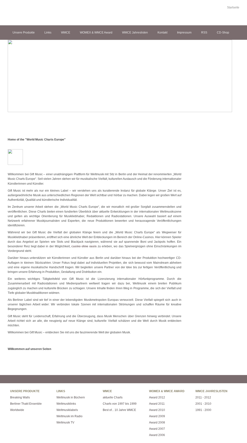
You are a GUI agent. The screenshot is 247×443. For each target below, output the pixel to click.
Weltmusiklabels (67, 410)
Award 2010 (157, 410)
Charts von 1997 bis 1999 (120, 403)
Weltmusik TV (65, 422)
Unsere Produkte (24, 32)
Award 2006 (157, 435)
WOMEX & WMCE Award (96, 32)
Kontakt (162, 32)
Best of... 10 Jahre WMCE (119, 410)
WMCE (65, 32)
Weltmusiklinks (66, 403)
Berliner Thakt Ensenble (26, 403)
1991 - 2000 (203, 410)
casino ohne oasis (84, 246)
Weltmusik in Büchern (70, 397)
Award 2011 (157, 403)
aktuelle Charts (113, 397)
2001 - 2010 (203, 403)
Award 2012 (157, 397)
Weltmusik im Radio (69, 416)
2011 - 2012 (203, 397)
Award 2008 (157, 422)
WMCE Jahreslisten (135, 32)
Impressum (184, 32)
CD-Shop (223, 32)
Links (47, 32)
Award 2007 (157, 428)
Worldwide (17, 410)
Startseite (233, 7)
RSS (204, 32)
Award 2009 (157, 416)
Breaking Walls (20, 397)
